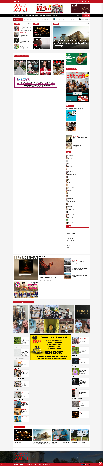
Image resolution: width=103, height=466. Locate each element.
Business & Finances (71, 233)
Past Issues (41, 464)
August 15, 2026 (24, 365)
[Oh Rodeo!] (75, 340)
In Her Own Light (37, 34)
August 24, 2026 (48, 280)
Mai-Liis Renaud (82, 341)
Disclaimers (21, 464)
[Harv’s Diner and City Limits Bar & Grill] (17, 373)
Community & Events (23, 26)
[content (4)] (26, 289)
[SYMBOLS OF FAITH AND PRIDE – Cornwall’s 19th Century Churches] (51, 266)
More (26, 15)
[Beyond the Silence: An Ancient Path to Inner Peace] (69, 138)
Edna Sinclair (82, 372)
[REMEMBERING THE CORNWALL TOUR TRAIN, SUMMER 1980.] (67, 276)
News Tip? (87, 15)
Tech (68, 247)
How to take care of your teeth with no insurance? (48, 19)
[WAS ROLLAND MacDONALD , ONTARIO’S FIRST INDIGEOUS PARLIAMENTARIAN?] (67, 269)
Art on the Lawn (16, 40)
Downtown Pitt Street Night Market (16, 46)
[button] (78, 15)
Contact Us (55, 15)
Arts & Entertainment (71, 231)
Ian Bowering (43, 280)
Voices (22, 15)
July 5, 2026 (82, 342)
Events (36, 15)
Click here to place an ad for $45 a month (74, 108)
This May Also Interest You (72, 249)
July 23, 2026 (24, 344)
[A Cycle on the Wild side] (75, 350)
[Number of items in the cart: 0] (88, 1)
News (18, 15)
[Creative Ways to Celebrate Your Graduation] (17, 419)
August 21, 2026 (82, 362)
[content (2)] (71, 115)
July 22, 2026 (82, 352)
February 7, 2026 (24, 396)
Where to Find (48, 464)
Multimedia (48, 15)
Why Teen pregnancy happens (40, 46)
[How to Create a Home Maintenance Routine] (17, 411)
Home (14, 15)
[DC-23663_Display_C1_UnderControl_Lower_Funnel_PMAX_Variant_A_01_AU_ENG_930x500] (76, 59)
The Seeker (37, 48)
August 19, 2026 (82, 373)
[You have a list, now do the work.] (71, 37)
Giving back (27, 464)
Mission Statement (34, 464)
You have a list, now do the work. (71, 19)
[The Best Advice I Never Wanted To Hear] (75, 404)
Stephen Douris (24, 364)
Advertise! (42, 15)
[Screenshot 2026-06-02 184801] (50, 347)
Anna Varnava (24, 343)
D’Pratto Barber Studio (16, 28)
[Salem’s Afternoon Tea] (69, 145)
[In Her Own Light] (75, 414)
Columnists (31, 15)
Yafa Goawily (23, 29)
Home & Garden (70, 238)
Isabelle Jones (55, 445)
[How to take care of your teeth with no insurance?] (17, 404)
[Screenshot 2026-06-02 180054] (80, 8)
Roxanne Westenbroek (24, 385)
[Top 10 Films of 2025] (17, 394)
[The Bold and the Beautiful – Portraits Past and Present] (17, 352)
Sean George (24, 354)
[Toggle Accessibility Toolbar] (100, 463)
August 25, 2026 (24, 421)
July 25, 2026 (76, 146)
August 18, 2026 (24, 355)
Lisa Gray (36, 35)
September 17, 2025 (83, 385)
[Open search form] (80, 15)
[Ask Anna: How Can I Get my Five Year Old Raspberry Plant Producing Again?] (17, 340)
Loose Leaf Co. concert (16, 34)
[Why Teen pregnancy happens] (75, 393)
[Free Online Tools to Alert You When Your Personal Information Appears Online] (75, 381)
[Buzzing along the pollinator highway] (75, 371)
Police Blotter (69, 243)
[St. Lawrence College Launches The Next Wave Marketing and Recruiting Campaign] (42, 435)
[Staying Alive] (17, 363)
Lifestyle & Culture (76, 136)
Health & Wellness (70, 236)
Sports (68, 245)
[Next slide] (88, 23)
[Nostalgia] (17, 384)
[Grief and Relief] (75, 361)
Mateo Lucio (24, 395)
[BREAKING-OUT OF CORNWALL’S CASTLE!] (67, 261)
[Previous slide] (87, 23)
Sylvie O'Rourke (23, 35)
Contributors (15, 464)
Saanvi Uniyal (82, 405)
